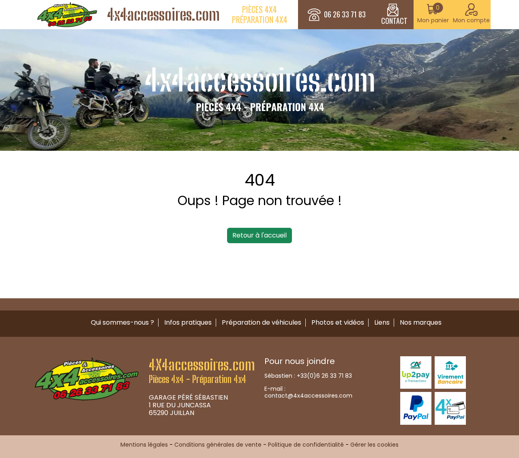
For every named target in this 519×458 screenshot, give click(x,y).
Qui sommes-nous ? (122, 322)
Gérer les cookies (374, 445)
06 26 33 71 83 (345, 14)
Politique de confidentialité (306, 445)
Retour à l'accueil (259, 235)
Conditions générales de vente (218, 445)
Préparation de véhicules (261, 322)
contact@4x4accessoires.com (308, 396)
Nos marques (421, 322)
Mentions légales (144, 445)
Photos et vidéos (337, 322)
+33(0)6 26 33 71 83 (324, 376)
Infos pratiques (188, 322)
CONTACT (394, 20)
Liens (382, 322)
